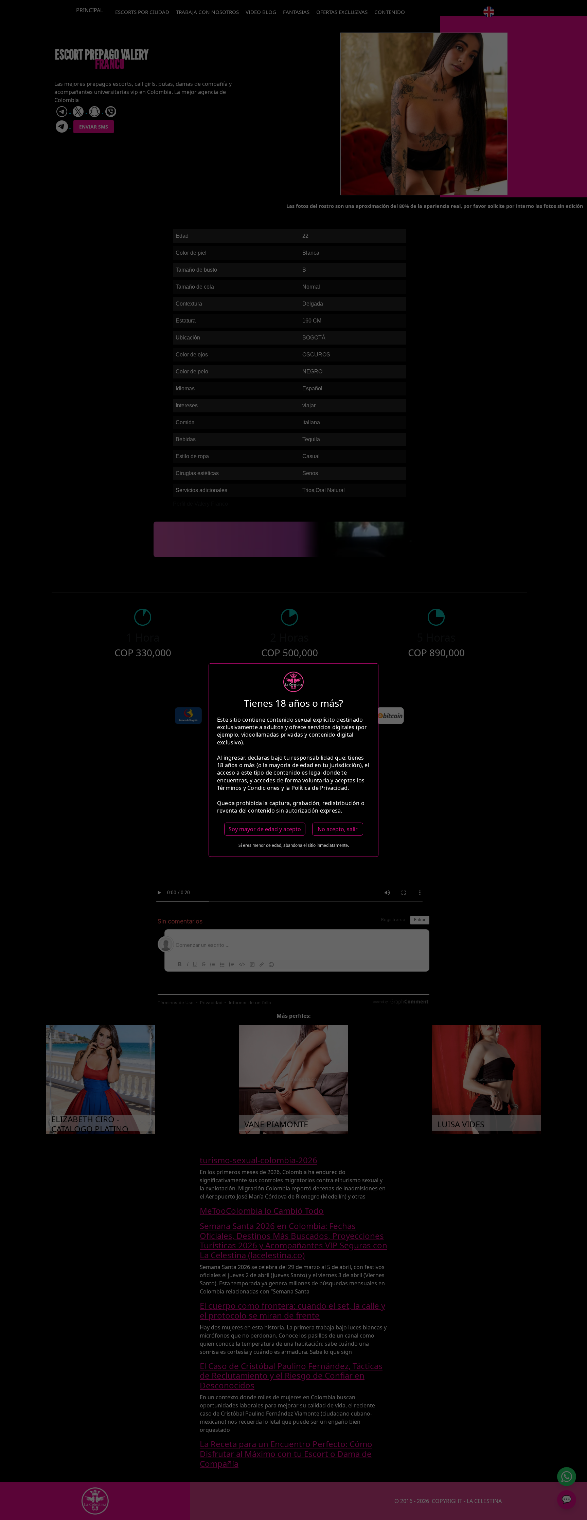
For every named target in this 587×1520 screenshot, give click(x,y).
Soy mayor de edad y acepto (265, 829)
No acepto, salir (338, 829)
